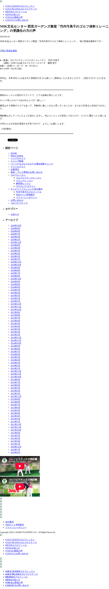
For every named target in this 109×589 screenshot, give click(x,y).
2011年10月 (16, 430)
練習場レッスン (23, 183)
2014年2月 (15, 365)
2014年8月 (15, 349)
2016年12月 (16, 279)
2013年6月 (15, 385)
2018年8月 (15, 270)
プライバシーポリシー (26, 197)
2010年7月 (15, 449)
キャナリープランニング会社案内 (27, 189)
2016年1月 (15, 301)
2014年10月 (16, 343)
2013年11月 (16, 374)
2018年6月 (15, 276)
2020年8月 (15, 231)
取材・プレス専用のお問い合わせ (27, 172)
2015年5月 (15, 323)
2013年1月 (15, 393)
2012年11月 (16, 396)
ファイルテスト (18, 166)
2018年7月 (15, 273)
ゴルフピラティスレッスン (28, 178)
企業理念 (15, 169)
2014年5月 (15, 357)
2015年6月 (15, 321)
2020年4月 (15, 237)
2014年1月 (15, 368)
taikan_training (17, 156)
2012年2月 (15, 419)
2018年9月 (15, 267)
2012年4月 (15, 413)
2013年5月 (15, 388)
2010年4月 (15, 452)
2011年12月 (16, 424)
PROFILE (16, 12)
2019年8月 (15, 245)
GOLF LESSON (20, 6)
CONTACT (16, 20)
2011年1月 (15, 444)
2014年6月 (15, 354)
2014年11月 (16, 340)
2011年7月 (15, 435)
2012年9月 (15, 399)
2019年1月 (15, 259)
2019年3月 (15, 256)
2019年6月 (15, 248)
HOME (14, 153)
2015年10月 (16, 309)
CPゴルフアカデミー (26, 186)
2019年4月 (15, 253)
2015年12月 (16, 304)
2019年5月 (15, 251)
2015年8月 (15, 315)
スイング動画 (17, 161)
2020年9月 (15, 228)
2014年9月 (15, 346)
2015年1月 (15, 335)
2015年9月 (15, 312)
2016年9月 (15, 281)
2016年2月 (15, 298)
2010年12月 (16, 447)
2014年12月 (16, 337)
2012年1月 (15, 421)
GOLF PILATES (21, 9)
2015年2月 (15, 332)
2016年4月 (15, 293)
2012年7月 (15, 405)
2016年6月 (15, 287)
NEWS (12, 14)
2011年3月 (15, 441)
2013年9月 (15, 379)
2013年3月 (15, 391)
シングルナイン (18, 158)
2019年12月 (16, 242)
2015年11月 (16, 307)
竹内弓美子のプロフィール (28, 192)
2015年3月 (15, 329)
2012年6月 (15, 407)
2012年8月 (15, 402)
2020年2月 (15, 239)
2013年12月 (16, 371)
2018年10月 (16, 265)
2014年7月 (15, 351)
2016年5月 (15, 290)
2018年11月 (16, 262)
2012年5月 (15, 410)
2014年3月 (15, 363)
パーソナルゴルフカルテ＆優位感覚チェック (32, 164)
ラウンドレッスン (24, 180)
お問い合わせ (17, 200)
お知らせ (15, 214)
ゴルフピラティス (19, 203)
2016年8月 (15, 284)
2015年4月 (15, 326)
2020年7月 (15, 234)
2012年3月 (15, 416)
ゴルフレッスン (18, 175)
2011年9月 (15, 433)
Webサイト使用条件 (25, 194)
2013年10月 (16, 377)
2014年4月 (15, 360)
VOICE (14, 17)
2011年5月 (15, 438)
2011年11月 (16, 427)
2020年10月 (16, 225)
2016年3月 (15, 295)
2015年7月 (15, 318)
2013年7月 (15, 382)
